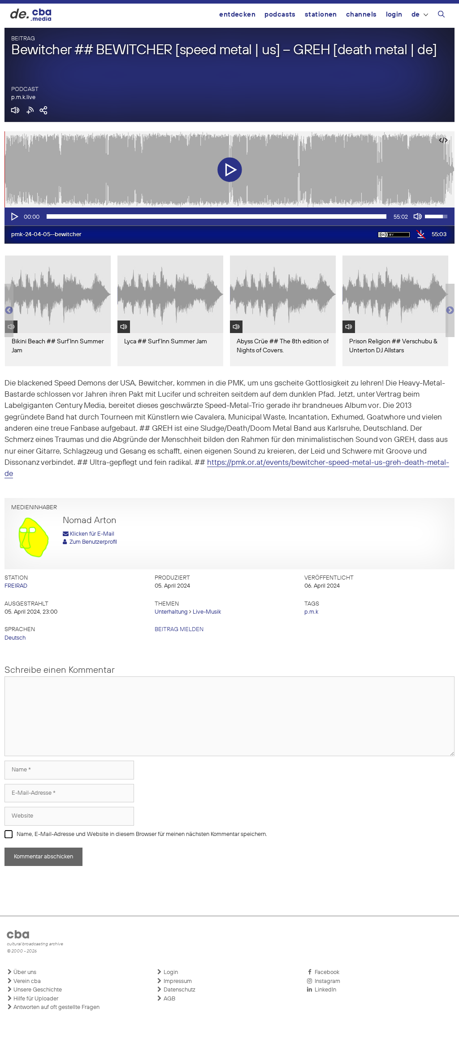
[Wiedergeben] (13, 216)
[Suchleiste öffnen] (441, 16)
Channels (361, 14)
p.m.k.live (23, 97)
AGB (168, 999)
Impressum (177, 981)
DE (415, 14)
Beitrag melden (179, 629)
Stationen (321, 14)
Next (450, 310)
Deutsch (15, 638)
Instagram (326, 981)
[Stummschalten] (417, 216)
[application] (229, 216)
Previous (8, 310)
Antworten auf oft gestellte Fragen (56, 1007)
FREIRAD (15, 586)
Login (394, 14)
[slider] (216, 216)
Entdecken (237, 14)
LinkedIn (324, 990)
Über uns (24, 972)
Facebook (325, 972)
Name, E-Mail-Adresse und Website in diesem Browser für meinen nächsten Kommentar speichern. (142, 834)
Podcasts (280, 14)
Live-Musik (207, 612)
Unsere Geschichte (37, 990)
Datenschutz (178, 990)
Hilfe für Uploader (35, 999)
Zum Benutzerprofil (92, 542)
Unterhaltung (171, 612)
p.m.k (311, 612)
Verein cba (26, 981)
